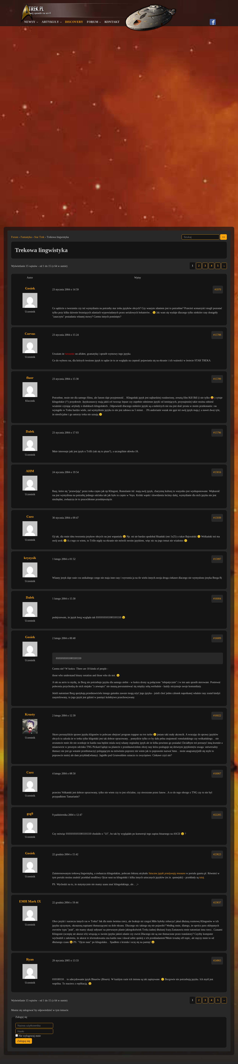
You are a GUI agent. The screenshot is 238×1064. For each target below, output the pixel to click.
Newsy (29, 21)
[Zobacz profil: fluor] (30, 389)
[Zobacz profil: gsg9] (30, 825)
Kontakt (112, 21)
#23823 (217, 854)
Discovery (74, 21)
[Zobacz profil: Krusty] (30, 726)
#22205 (217, 814)
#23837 (217, 902)
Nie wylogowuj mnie (30, 1035)
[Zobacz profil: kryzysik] (30, 569)
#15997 (217, 559)
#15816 (217, 472)
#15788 (217, 334)
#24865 (217, 960)
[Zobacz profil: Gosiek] (30, 300)
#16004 (217, 598)
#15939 (217, 517)
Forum (92, 21)
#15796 (217, 432)
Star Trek (39, 237)
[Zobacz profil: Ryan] (30, 971)
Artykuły (50, 21)
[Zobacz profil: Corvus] (30, 345)
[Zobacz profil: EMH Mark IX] (30, 913)
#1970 (218, 289)
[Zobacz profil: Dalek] (30, 443)
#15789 (217, 379)
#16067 (217, 773)
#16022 (217, 715)
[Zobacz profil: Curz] (30, 528)
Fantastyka (26, 237)
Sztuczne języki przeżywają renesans (167, 873)
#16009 (217, 638)
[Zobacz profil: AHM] (30, 483)
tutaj (201, 877)
